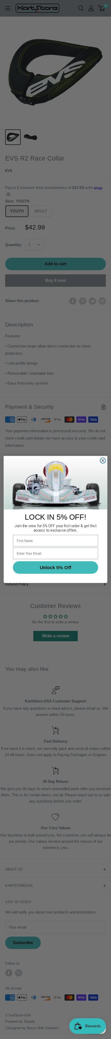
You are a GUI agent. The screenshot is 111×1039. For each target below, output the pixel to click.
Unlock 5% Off (55, 567)
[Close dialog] (103, 460)
